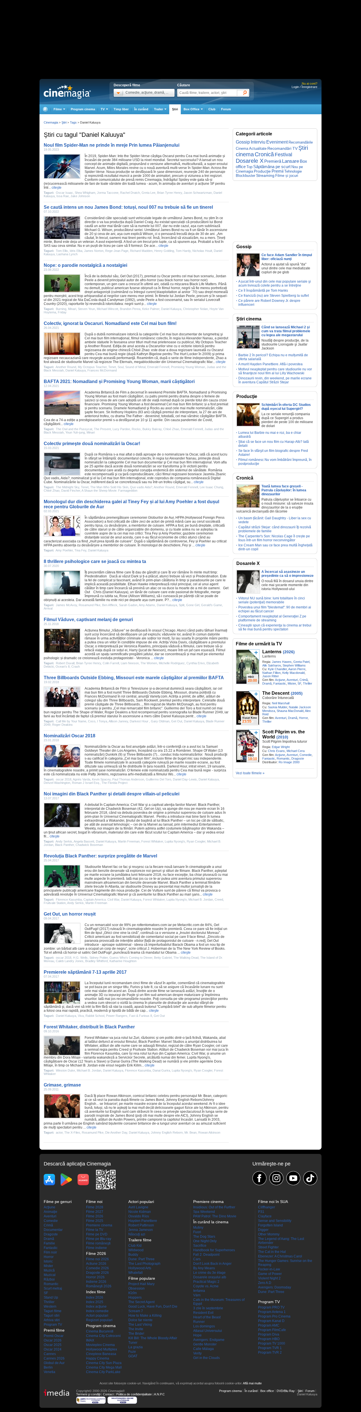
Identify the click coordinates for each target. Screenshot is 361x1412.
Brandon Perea (130, 309)
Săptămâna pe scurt (271, 166)
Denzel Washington (57, 782)
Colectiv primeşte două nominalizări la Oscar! (92, 443)
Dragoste (297, 758)
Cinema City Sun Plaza (104, 1363)
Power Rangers (116, 1015)
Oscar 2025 (52, 1345)
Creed (219, 899)
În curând (141, 109)
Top (249, 167)
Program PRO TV (271, 1307)
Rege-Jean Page (116, 250)
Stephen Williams (294, 665)
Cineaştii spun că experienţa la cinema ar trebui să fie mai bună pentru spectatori (274, 627)
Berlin (48, 1367)
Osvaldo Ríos (138, 1216)
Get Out (126, 276)
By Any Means (204, 1268)
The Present (102, 429)
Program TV (53, 1325)
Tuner (132, 1343)
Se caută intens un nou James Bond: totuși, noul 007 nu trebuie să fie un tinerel (128, 207)
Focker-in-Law (269, 1269)
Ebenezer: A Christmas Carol (280, 1256)
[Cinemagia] (45, 109)
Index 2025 (94, 1302)
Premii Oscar (53, 1336)
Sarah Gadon (128, 605)
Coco (91, 721)
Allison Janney (118, 721)
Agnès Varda (81, 779)
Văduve (118, 630)
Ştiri (175, 109)
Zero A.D (264, 1283)
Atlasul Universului (207, 1331)
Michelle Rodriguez (172, 663)
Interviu (258, 142)
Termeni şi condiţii (88, 1394)
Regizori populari (99, 1320)
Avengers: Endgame (208, 1340)
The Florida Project (115, 782)
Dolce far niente (140, 1320)
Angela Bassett (84, 841)
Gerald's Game (211, 605)
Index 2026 (94, 1297)
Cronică (264, 154)
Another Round (99, 346)
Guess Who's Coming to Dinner (130, 957)
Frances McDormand (102, 370)
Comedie (306, 754)
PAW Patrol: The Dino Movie (214, 1216)
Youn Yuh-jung (75, 432)
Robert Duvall (65, 663)
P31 (261, 1212)
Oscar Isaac (64, 192)
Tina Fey (151, 533)
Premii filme (54, 1330)
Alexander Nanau (199, 338)
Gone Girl (192, 605)
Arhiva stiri (52, 1320)
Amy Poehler (171, 533)
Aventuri (292, 679)
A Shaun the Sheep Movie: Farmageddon (109, 490)
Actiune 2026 (96, 1264)
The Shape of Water (88, 712)
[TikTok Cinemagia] (310, 1178)
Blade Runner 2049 (208, 712)
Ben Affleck (109, 605)
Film (123, 392)
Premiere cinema (99, 1225)
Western (50, 1306)
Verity (197, 1353)
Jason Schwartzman (198, 192)
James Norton (94, 250)
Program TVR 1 (270, 1348)
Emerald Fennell (158, 367)
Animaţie (50, 1212)
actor (59, 1132)
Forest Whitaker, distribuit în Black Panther (89, 1026)
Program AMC (268, 1325)
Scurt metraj (53, 1288)
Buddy (133, 1255)
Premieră (272, 161)
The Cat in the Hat (272, 1252)
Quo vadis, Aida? (57, 478)
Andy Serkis (64, 841)
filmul (166, 288)
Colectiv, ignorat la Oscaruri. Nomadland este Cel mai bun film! (110, 323)
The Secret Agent (141, 1302)
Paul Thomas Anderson (128, 779)
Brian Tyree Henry (169, 192)
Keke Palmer (150, 309)
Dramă (267, 683)
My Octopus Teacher (211, 342)
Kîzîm (132, 1293)
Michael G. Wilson (98, 230)
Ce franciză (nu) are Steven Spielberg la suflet (273, 296)
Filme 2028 (94, 1207)
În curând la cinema (210, 1222)
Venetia (49, 1372)
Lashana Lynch (67, 254)
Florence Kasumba (69, 899)
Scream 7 (135, 1311)
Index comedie (97, 1311)
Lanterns (271, 651)
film (106, 338)
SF (299, 683)
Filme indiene (96, 1248)
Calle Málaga (203, 1349)
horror (151, 280)
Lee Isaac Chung (211, 487)
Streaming (265, 175)
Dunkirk (111, 754)
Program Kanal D (271, 1321)
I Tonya (102, 721)
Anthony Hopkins (124, 412)
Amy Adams (147, 605)
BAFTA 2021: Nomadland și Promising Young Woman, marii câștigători (119, 381)
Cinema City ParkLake (103, 1372)
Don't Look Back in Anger (212, 1264)
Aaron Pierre (296, 669)
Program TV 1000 (271, 1343)
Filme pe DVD (96, 1234)
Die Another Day (116, 1132)
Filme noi (94, 1201)
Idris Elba (76, 250)
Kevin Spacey (101, 779)
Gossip (243, 141)
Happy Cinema (97, 1358)
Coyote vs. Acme (206, 1286)
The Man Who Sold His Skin (109, 487)
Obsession (136, 1288)
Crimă (304, 679)
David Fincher (70, 490)
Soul (121, 367)
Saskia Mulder (277, 707)
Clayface (265, 1216)
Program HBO (268, 1339)
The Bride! (136, 1334)
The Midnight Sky (67, 487)
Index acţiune (96, 1306)
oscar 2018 (63, 779)
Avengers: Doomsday (274, 1287)
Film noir (50, 1252)
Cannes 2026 (54, 1358)
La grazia (135, 1347)
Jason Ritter (270, 676)
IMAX (90, 1340)
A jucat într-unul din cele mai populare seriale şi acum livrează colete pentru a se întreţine (274, 283)
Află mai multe (252, 1383)
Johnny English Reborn (167, 1132)
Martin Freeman (129, 841)
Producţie (262, 171)
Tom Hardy (183, 250)
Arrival (48, 608)
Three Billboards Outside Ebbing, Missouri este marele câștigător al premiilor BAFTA (134, 677)
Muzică (49, 1270)
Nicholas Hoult (202, 250)
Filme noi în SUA (273, 1201)
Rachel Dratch (130, 192)
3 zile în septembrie (208, 1308)
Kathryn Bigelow (149, 354)
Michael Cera (296, 751)
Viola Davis (178, 642)
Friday (62, 312)
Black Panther (208, 805)
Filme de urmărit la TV (259, 643)
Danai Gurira (120, 1061)
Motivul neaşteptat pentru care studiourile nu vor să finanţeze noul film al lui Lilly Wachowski (275, 371)
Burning (61, 309)
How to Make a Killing (145, 1316)
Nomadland (198, 392)
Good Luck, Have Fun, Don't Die (152, 1306)
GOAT (132, 1356)
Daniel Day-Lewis (185, 779)
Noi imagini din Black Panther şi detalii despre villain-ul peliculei (111, 793)
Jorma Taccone (107, 192)
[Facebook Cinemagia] (259, 1178)
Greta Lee (148, 192)
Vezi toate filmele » (250, 773)
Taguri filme (52, 1311)
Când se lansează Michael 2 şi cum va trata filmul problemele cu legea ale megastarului (285, 331)
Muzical (50, 1275)
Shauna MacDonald (290, 710)
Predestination (96, 576)
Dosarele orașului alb (209, 1277)
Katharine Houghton (123, 961)
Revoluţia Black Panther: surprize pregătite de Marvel (100, 856)
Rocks (155, 408)
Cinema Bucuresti (99, 1331)
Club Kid (135, 1246)
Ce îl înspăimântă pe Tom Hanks (263, 290)
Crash (75, 666)
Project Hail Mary (141, 1284)
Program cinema (83, 109)
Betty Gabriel (163, 957)
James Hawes (282, 661)
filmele (164, 296)
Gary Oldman (160, 721)
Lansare (290, 161)
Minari (72, 309)
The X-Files (72, 1132)
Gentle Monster (205, 1344)
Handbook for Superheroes (214, 1250)
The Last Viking (140, 1325)
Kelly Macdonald (293, 672)
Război (49, 1279)
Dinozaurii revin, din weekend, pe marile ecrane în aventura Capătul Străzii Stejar (275, 380)
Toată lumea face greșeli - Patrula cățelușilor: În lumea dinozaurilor (283, 490)
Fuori (197, 1232)
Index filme (95, 1292)
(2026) (289, 652)
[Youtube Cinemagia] (293, 1178)
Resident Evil (203, 1313)
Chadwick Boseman (121, 809)
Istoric (48, 1261)
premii (163, 396)
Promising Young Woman (188, 367)
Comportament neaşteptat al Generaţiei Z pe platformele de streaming (272, 618)
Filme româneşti (98, 1243)
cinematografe (200, 867)
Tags (73, 122)
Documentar (53, 1230)
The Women (148, 663)
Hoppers (135, 1297)
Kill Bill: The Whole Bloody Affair (152, 1338)
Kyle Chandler (277, 669)
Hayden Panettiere (142, 1221)
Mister (292, 683)
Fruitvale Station (55, 903)
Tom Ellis (62, 250)
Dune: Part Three (141, 1259)
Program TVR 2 (270, 1352)
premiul (168, 412)
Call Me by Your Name (71, 721)
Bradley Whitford (96, 961)
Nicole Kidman (139, 1212)
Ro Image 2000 (289, 762)
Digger (263, 1230)
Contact (108, 1394)
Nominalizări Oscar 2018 (69, 735)
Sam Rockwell (147, 700)
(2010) (282, 737)
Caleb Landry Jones (69, 961)
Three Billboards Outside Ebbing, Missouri (154, 692)
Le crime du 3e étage (209, 1273)
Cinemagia (51, 122)
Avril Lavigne (138, 1207)
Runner (199, 1322)
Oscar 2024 (52, 1349)
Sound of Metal (135, 367)
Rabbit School (94, 1015)
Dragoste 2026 (97, 1273)
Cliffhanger (266, 1207)
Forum (226, 109)
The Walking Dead (186, 957)
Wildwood (136, 1250)
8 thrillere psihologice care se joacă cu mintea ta (95, 561)
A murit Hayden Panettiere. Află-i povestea (270, 364)
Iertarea (199, 1291)
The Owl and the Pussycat (74, 429)
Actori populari (97, 1316)
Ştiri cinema (248, 318)
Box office (267, 1391)
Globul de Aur (54, 1363)
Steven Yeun (86, 309)
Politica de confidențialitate (134, 1394)
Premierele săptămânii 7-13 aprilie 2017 (85, 972)
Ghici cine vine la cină (121, 933)
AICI (183, 1116)
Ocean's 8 (63, 666)
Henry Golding (164, 250)
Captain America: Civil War (124, 805)
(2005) (297, 693)
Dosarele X (249, 161)
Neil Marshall (280, 703)
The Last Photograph (144, 1264)
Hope (197, 1335)
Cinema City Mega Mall (104, 1367)
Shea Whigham (85, 192)
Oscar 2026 (52, 1340)
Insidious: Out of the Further (214, 1207)
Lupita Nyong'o (175, 841)
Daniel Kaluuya (171, 309)
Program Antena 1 (272, 1312)
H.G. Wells (80, 957)
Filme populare (141, 1278)
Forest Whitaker (152, 841)
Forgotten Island (270, 1225)
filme (188, 358)
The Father (134, 416)
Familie (49, 1243)
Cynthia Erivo (195, 663)
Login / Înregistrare (304, 87)
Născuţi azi (136, 1234)
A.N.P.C (159, 1394)
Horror (303, 718)
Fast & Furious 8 (140, 1015)
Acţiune (280, 679)
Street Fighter (268, 1247)
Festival (283, 154)
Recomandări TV (282, 148)
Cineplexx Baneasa (101, 1354)
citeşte (56, 188)
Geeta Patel (301, 661)
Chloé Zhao (140, 350)
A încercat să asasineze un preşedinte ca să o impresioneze (287, 574)
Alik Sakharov (271, 665)
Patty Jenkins (98, 774)
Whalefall (135, 1273)
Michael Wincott (107, 309)
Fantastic (279, 683)
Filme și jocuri (286, 176)
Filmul (220, 650)
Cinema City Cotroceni (103, 1336)
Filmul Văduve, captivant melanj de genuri (88, 619)
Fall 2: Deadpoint (206, 1255)
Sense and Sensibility (274, 1221)
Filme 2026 (94, 1216)
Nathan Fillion (271, 672)
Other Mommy (268, 1234)
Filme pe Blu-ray (98, 1239)
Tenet (112, 367)
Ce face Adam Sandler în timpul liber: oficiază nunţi (286, 257)
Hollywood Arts (139, 1268)
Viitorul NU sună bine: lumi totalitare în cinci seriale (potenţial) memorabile (271, 600)
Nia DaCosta (88, 300)
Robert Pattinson (141, 1225)
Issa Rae (62, 196)
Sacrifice (199, 1246)
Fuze (132, 1352)
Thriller (307, 683)
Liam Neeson (130, 663)
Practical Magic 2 (206, 1282)
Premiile (169, 392)
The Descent (275, 693)
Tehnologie (293, 171)
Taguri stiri (52, 1316)
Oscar (165, 276)
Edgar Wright (281, 747)
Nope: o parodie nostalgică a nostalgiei (85, 265)
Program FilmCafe (272, 1330)
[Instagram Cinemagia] (276, 1178)
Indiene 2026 (96, 1282)
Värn (197, 1295)
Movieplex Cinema (100, 1345)
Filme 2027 (94, 1212)
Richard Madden (141, 250)
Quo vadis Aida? (141, 487)
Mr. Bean (205, 1096)
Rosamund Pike (89, 605)
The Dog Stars (204, 1237)
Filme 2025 (94, 1221)
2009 (206, 354)
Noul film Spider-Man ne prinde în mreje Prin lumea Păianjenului (111, 145)
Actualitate (258, 148)
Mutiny (198, 1228)
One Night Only (205, 1241)
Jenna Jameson (140, 1230)
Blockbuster (245, 175)
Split (181, 605)
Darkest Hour (139, 721)
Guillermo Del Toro (158, 779)
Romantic (283, 758)
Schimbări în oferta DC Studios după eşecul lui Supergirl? (286, 407)
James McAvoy (66, 605)
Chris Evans (276, 751)
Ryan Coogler (196, 841)
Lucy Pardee (121, 429)
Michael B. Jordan (200, 899)
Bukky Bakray (152, 429)
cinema (138, 1003)
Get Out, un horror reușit (70, 914)
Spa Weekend (204, 1212)
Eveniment (277, 142)
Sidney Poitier (98, 957)
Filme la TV (94, 1230)
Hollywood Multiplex (101, 1349)
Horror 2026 (95, 1277)
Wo (170, 774)
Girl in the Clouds (206, 1358)
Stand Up (51, 1297)
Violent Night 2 (269, 1278)
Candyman (115, 300)
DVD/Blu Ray (286, 1391)
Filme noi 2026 (97, 1259)
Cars (197, 1259)
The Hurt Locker (185, 354)
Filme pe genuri (58, 1201)
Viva (81, 1015)
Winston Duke (65, 1070)
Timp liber (121, 109)
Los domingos (204, 1326)
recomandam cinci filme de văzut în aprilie (144, 983)
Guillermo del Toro (178, 708)
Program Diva (268, 1334)
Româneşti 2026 (98, 1286)
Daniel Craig (143, 222)
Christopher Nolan (195, 309)
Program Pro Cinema (274, 1316)
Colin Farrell (111, 663)
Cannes (50, 1354)
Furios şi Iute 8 (141, 987)
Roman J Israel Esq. (86, 782)
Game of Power (270, 1274)
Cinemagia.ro (67, 92)
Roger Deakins (116, 712)
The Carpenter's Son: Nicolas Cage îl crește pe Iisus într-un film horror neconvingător (274, 538)
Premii (277, 171)
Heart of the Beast (207, 1317)
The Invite (135, 1329)
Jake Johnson (80, 196)
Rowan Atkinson (118, 1096)
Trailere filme (139, 1240)
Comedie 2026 (97, 1268)
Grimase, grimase (62, 1085)
